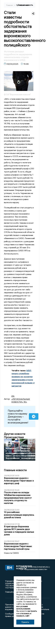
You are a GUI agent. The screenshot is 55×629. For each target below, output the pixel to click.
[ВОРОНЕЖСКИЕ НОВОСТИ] (9, 568)
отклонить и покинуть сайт (23, 614)
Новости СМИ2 (11, 553)
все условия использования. (23, 607)
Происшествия (22, 5)
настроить (32, 611)
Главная (9, 5)
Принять (25, 622)
